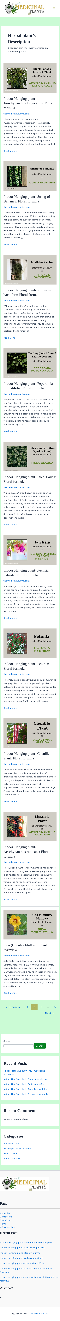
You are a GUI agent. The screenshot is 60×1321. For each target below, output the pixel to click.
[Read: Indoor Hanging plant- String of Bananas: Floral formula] (30, 176)
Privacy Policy (7, 1227)
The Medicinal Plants (38, 1313)
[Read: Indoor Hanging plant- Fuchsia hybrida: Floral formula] (30, 549)
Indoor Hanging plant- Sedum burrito (23, 1084)
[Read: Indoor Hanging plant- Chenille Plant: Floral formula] (30, 733)
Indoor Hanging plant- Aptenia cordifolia (25, 1089)
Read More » (10, 150)
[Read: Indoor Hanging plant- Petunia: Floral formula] (30, 643)
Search (7, 1041)
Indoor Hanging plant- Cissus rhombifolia (25, 1094)
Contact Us (6, 1216)
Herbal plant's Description (17, 1148)
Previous (12, 1007)
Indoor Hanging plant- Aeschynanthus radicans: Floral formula (26, 851)
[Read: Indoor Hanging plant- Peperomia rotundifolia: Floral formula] (30, 363)
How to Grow (10, 1153)
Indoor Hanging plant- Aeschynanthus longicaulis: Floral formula (28, 103)
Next (50, 1013)
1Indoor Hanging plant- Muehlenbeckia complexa (26, 1242)
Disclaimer (5, 1220)
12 (55, 1007)
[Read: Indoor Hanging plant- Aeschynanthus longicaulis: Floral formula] (30, 77)
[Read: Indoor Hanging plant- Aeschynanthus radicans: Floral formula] (30, 826)
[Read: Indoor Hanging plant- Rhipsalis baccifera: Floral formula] (30, 269)
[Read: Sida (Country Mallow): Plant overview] (30, 924)
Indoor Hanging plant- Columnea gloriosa (25, 1079)
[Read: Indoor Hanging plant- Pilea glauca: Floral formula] (30, 456)
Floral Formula (11, 1143)
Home (3, 1223)
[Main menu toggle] (54, 8)
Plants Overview (12, 1158)
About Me (5, 1213)
